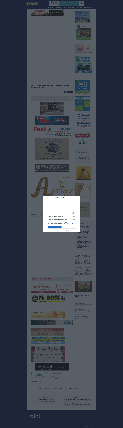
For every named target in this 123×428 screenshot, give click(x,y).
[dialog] (61, 214)
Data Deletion (56, 230)
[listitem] (61, 210)
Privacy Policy (67, 230)
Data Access (61, 230)
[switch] (73, 213)
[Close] (78, 198)
